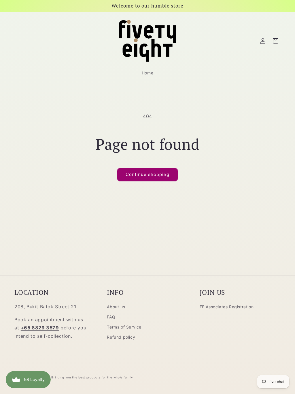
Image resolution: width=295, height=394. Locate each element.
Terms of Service (124, 326)
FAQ (111, 316)
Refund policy (121, 337)
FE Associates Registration (227, 306)
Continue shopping (147, 174)
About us (116, 306)
